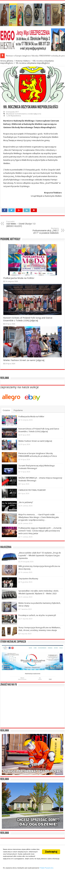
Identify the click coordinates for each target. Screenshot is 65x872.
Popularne (18, 410)
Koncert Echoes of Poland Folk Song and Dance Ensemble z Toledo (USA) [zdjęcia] (27, 319)
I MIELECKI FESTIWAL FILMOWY (32, 490)
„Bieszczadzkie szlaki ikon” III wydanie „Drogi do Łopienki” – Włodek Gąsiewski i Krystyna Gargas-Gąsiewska (39, 555)
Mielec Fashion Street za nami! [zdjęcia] (23, 360)
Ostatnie (6, 410)
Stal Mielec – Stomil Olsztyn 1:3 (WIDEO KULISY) (21, 224)
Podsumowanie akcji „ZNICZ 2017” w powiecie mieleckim (45, 230)
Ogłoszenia (5, 547)
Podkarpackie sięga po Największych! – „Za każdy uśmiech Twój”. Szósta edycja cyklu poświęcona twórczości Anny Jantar (39, 531)
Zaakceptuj (51, 851)
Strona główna (6, 61)
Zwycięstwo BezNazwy (28, 578)
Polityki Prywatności (46, 868)
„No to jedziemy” (25, 502)
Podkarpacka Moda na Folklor (18, 278)
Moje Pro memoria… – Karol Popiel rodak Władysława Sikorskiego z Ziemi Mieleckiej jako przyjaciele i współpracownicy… (38, 517)
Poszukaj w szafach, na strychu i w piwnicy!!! (37, 615)
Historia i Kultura (23, 61)
